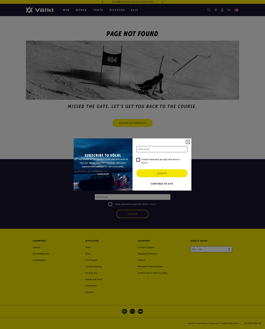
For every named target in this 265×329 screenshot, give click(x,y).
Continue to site (162, 183)
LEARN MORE (103, 174)
